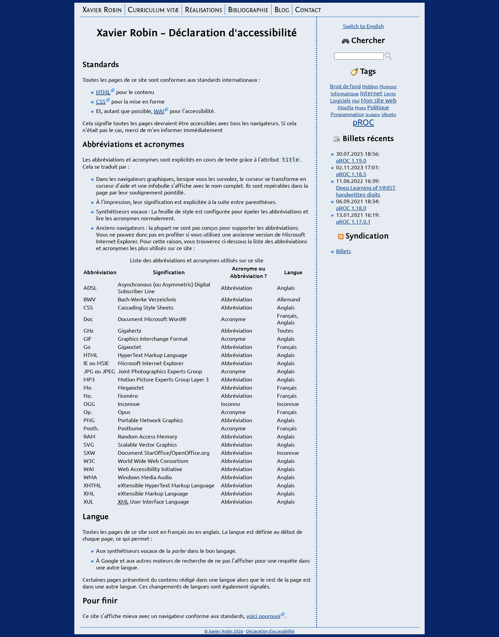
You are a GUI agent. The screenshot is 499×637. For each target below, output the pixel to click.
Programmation (347, 114)
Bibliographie (248, 9)
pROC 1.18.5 (351, 173)
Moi (355, 101)
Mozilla (345, 107)
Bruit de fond (345, 86)
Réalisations (203, 9)
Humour (388, 86)
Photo (360, 107)
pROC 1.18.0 (351, 207)
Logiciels (340, 100)
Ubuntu (389, 114)
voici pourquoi (263, 615)
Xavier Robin (102, 9)
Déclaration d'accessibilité (270, 631)
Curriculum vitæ (153, 9)
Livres (390, 93)
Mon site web (378, 100)
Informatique (345, 93)
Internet (371, 92)
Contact (308, 9)
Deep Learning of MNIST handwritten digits (365, 191)
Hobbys (370, 86)
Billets (343, 250)
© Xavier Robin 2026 (223, 631)
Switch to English (363, 25)
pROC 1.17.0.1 (353, 221)
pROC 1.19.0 (351, 160)
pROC (363, 122)
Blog (281, 9)
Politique (378, 107)
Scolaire (373, 114)
